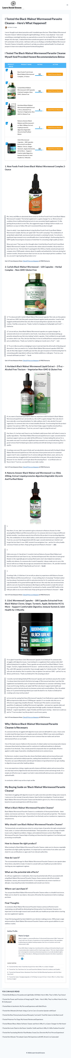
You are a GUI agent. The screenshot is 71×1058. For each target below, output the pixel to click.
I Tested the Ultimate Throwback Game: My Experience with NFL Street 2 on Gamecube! (30, 1037)
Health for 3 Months (14, 610)
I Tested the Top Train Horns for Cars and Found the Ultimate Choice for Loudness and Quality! (34, 969)
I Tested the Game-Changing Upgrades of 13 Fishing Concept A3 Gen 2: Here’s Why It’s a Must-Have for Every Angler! (35, 978)
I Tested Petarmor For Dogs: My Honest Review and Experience (22, 1019)
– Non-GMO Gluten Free (25, 270)
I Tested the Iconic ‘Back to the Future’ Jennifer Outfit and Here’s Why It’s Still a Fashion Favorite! (33, 1028)
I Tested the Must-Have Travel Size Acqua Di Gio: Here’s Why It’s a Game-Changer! (31, 966)
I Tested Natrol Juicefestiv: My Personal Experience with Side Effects (24, 1006)
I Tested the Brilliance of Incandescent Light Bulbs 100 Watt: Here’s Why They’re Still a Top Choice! (34, 995)
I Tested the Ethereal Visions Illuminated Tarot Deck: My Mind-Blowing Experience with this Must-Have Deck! (34, 973)
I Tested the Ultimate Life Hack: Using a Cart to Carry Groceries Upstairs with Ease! (29, 1011)
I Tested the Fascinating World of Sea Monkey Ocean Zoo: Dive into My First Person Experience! (33, 1032)
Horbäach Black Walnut (18, 366)
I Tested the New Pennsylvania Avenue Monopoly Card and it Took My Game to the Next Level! (32, 1015)
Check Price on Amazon (54, 74)
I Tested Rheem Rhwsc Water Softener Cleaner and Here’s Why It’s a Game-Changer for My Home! (34, 1024)
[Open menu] (67, 5)
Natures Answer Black (17, 473)
